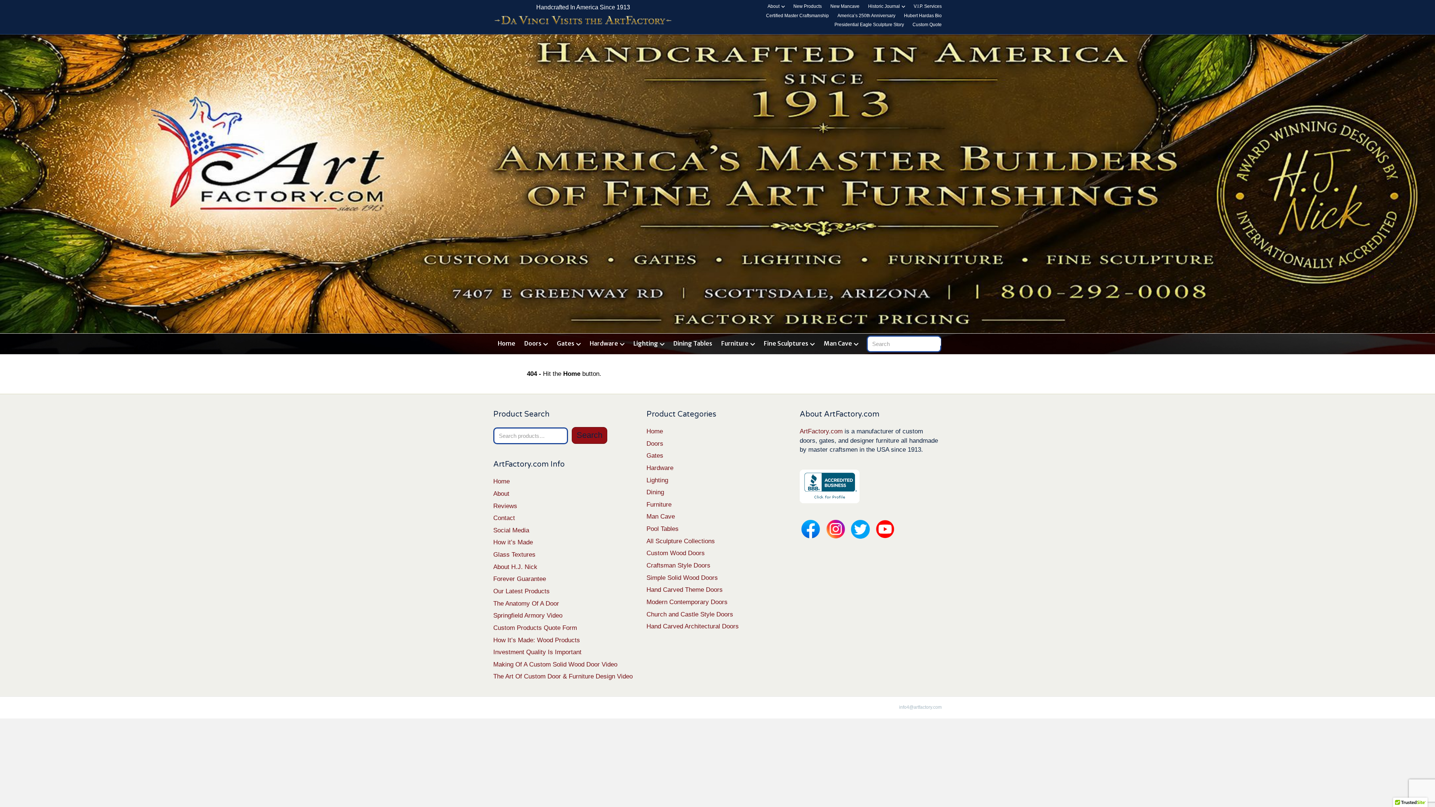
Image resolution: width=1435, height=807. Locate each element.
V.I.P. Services (928, 6)
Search (589, 435)
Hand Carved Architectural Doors (692, 626)
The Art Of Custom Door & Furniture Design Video (563, 676)
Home (506, 343)
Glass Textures (514, 554)
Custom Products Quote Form (535, 627)
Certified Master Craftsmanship (797, 15)
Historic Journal (884, 6)
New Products (807, 6)
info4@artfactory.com (920, 707)
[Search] (937, 342)
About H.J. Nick (515, 567)
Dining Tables (692, 343)
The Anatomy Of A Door (526, 603)
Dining (655, 492)
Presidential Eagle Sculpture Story (869, 24)
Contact (504, 518)
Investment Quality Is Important (537, 652)
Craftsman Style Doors (678, 565)
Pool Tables (662, 528)
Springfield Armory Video (527, 615)
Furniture (735, 343)
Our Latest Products (521, 591)
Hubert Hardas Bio (923, 15)
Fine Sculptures (786, 343)
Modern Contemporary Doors (687, 602)
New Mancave (845, 6)
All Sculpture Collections (680, 541)
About (774, 6)
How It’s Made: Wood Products (536, 640)
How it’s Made (513, 542)
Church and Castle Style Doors (689, 614)
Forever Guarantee (519, 578)
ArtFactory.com (821, 431)
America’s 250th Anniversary (866, 15)
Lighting (645, 343)
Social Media (511, 530)
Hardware (604, 343)
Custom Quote (927, 24)
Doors (532, 343)
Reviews (505, 506)
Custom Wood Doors (675, 553)
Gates (565, 343)
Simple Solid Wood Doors (682, 577)
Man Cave (838, 343)
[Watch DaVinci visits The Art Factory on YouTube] (583, 20)
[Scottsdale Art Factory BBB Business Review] (830, 485)
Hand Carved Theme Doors (684, 589)
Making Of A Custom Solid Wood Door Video (555, 664)
